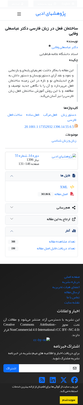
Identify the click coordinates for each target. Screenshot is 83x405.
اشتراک (11, 368)
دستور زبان (68, 114)
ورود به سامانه (45, 3)
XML (64, 187)
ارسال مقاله (72, 292)
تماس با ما (73, 297)
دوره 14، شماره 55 (27, 155)
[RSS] (42, 381)
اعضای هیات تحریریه (66, 287)
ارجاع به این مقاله (58, 219)
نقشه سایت (72, 302)
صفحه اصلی (72, 276)
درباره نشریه (71, 282)
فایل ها (65, 175)
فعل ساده (32, 114)
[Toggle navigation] (19, 14)
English (66, 3)
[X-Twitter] (64, 381)
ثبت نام (16, 3)
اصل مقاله (54, 194)
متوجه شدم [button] (68, 399)
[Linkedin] (53, 381)
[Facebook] (74, 381)
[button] (58, 391)
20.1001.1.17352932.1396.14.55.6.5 (49, 127)
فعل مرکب (50, 114)
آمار (67, 230)
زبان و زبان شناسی (64, 140)
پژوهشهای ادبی (51, 13)
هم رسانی (63, 207)
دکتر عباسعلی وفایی (65, 47)
